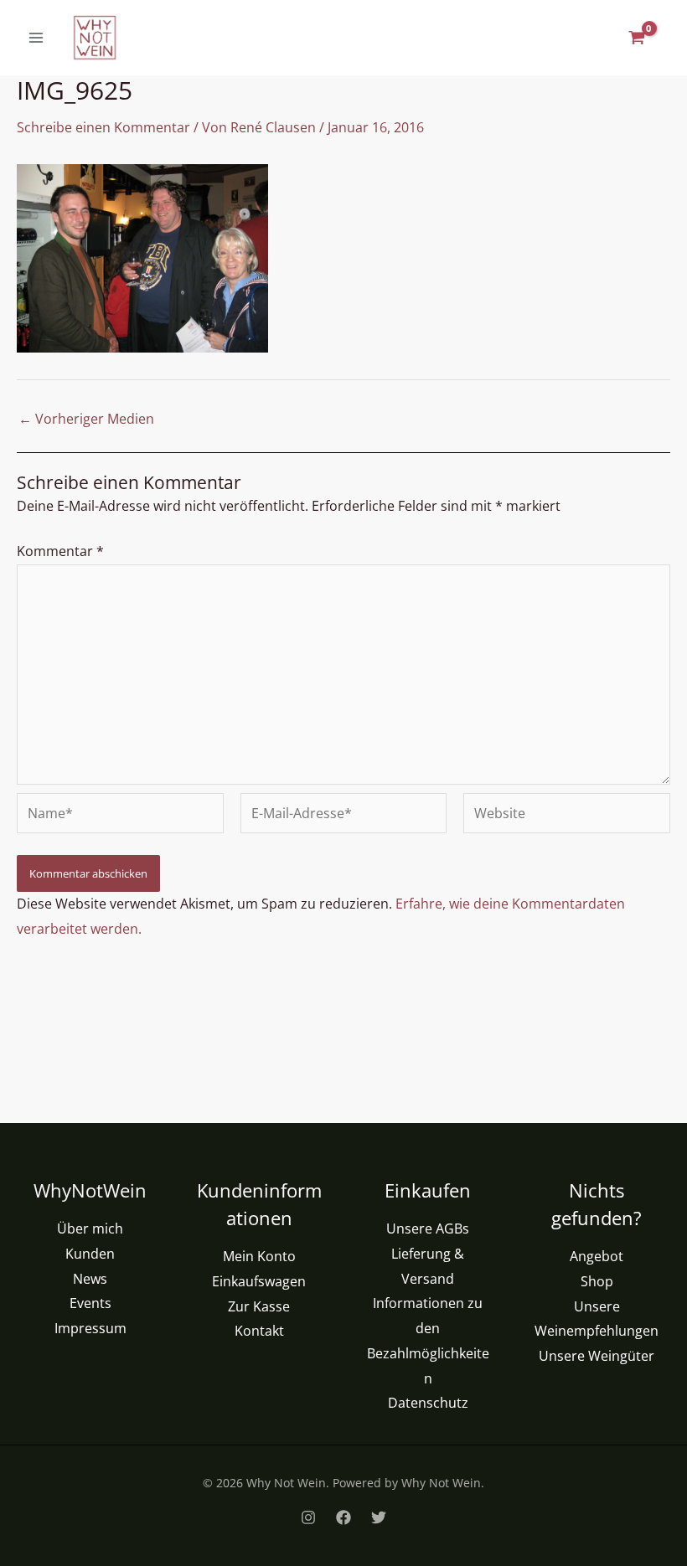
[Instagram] (308, 1517)
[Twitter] (378, 1517)
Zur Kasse (259, 1306)
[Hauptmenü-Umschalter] (36, 37)
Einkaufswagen (259, 1281)
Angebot (596, 1256)
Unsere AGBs (427, 1228)
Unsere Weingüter (596, 1356)
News (90, 1279)
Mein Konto (259, 1256)
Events (90, 1303)
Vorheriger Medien (86, 418)
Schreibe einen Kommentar (103, 127)
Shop (597, 1281)
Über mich (90, 1228)
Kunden (90, 1253)
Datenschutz (428, 1402)
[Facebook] (343, 1517)
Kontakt (259, 1330)
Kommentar (60, 551)
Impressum (90, 1328)
